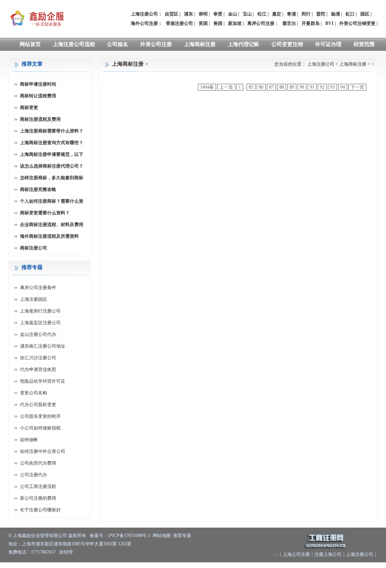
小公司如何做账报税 (40, 428)
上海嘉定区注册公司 (40, 322)
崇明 (203, 14)
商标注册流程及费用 (40, 119)
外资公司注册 (156, 44)
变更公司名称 (33, 393)
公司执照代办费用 (38, 463)
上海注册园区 (33, 299)
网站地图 (162, 535)
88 (281, 87)
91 (312, 87)
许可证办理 (328, 44)
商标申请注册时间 (38, 84)
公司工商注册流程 (38, 486)
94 (342, 87)
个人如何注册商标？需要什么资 (51, 201)
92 (322, 87)
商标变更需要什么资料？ (45, 213)
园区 (364, 14)
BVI (329, 23)
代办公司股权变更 (38, 404)
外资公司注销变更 (357, 23)
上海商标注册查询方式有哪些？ (51, 142)
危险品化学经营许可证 (42, 381)
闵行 (306, 14)
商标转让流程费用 (38, 96)
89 (292, 87)
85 (251, 87)
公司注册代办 (33, 474)
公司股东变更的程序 (40, 416)
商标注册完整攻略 (38, 189)
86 (261, 87)
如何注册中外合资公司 (42, 451)
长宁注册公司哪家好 (40, 510)
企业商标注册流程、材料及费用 (51, 224)
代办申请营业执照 (38, 369)
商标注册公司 (33, 248)
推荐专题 (182, 535)
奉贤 (217, 14)
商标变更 (29, 107)
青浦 (291, 14)
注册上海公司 (328, 554)
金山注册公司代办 (38, 334)
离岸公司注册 (260, 23)
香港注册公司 (179, 23)
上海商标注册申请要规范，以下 (51, 154)
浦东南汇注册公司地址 (42, 346)
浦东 (188, 14)
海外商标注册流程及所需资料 (49, 236)
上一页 (226, 87)
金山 (232, 14)
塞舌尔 (289, 23)
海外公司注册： (146, 23)
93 (332, 87)
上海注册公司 (320, 64)
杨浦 (335, 14)
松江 (262, 14)
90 (302, 87)
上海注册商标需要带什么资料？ (51, 131)
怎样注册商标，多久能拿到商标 (51, 177)
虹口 (350, 14)
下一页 (357, 87)
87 (271, 87)
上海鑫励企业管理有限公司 (40, 535)
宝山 (247, 14)
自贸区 (171, 14)
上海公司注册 (296, 554)
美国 (217, 23)
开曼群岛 (311, 23)
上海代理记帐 (243, 44)
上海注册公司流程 (74, 44)
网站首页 (30, 44)
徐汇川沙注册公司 (38, 357)
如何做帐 (29, 439)
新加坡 (235, 23)
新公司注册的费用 (38, 498)
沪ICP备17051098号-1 (129, 535)
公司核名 (117, 44)
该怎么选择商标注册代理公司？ (51, 166)
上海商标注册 (200, 44)
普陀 (320, 14)
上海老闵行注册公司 (40, 311)
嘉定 (276, 14)
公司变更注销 (287, 44)
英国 (203, 23)
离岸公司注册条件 (38, 287)
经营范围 (364, 44)
